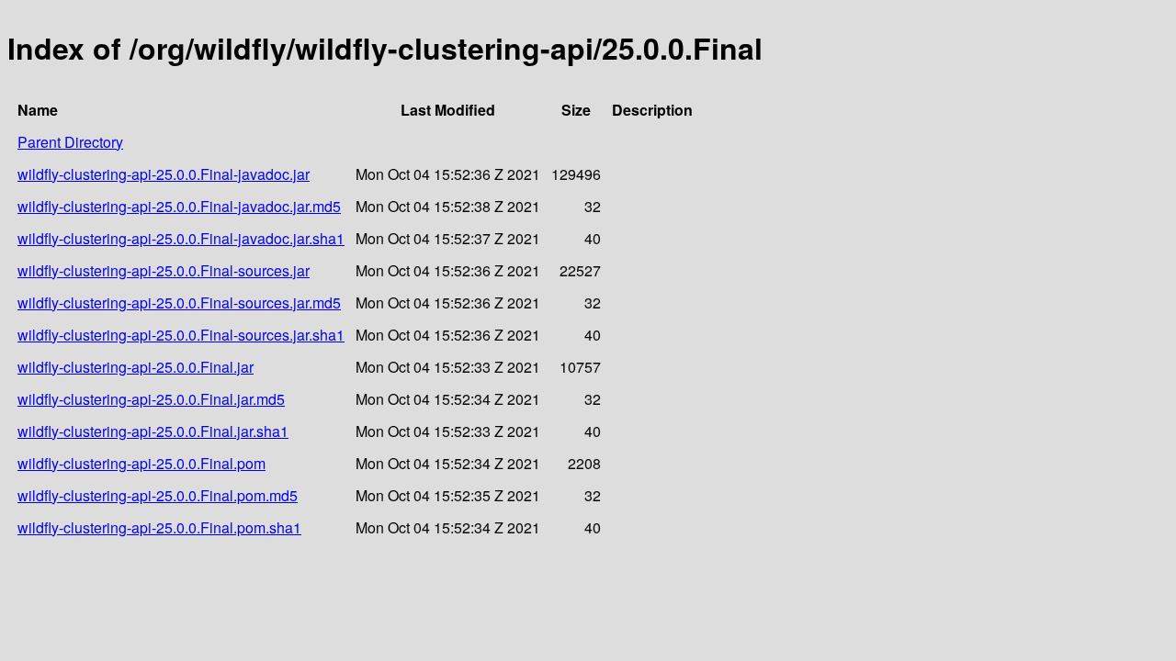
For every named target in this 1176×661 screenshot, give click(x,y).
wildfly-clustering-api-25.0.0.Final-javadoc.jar (163, 174)
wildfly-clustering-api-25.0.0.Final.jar (135, 366)
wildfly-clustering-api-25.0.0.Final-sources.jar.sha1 (181, 334)
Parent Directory (70, 141)
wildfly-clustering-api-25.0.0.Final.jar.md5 (151, 398)
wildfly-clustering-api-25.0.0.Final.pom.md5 (157, 495)
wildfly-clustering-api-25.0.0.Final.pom (141, 463)
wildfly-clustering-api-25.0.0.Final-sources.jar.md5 (179, 302)
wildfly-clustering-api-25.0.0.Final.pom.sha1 (159, 527)
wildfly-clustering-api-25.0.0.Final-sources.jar (163, 270)
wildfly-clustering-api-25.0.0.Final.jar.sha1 (152, 431)
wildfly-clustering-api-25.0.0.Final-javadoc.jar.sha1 (181, 238)
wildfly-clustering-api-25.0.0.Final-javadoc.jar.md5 (179, 206)
